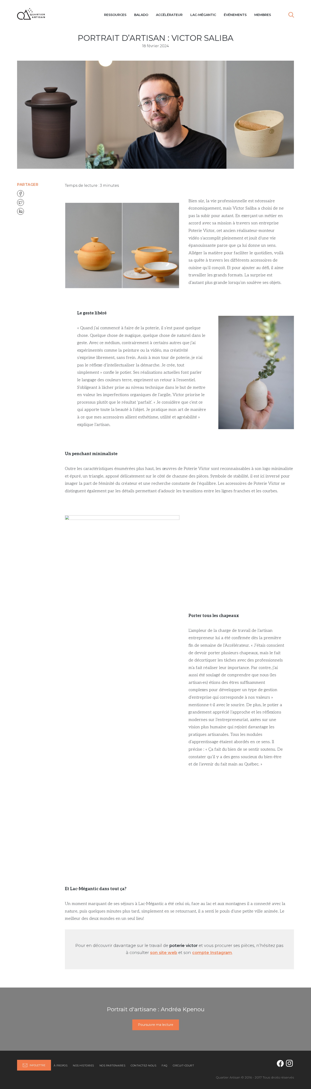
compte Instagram (212, 952)
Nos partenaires (112, 1065)
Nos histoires (83, 1065)
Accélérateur (169, 15)
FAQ (164, 1065)
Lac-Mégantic (203, 15)
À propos (60, 1065)
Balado (141, 15)
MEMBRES (262, 15)
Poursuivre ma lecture (155, 1025)
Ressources (115, 15)
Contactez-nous (143, 1065)
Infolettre (37, 1065)
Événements (235, 15)
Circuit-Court (183, 1065)
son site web (163, 952)
